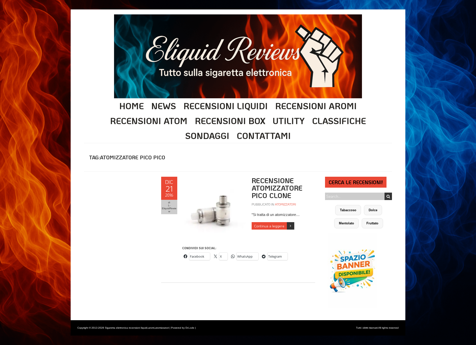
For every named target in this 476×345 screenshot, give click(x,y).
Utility (289, 120)
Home (131, 105)
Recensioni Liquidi (225, 105)
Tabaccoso (348, 210)
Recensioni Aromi (316, 105)
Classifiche (339, 120)
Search (388, 196)
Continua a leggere (269, 225)
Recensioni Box (230, 120)
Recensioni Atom (148, 120)
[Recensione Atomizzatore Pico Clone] (214, 179)
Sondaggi (207, 135)
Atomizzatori (285, 204)
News (163, 105)
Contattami (264, 135)
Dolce (373, 210)
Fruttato (372, 223)
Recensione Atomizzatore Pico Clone (277, 188)
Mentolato (346, 223)
